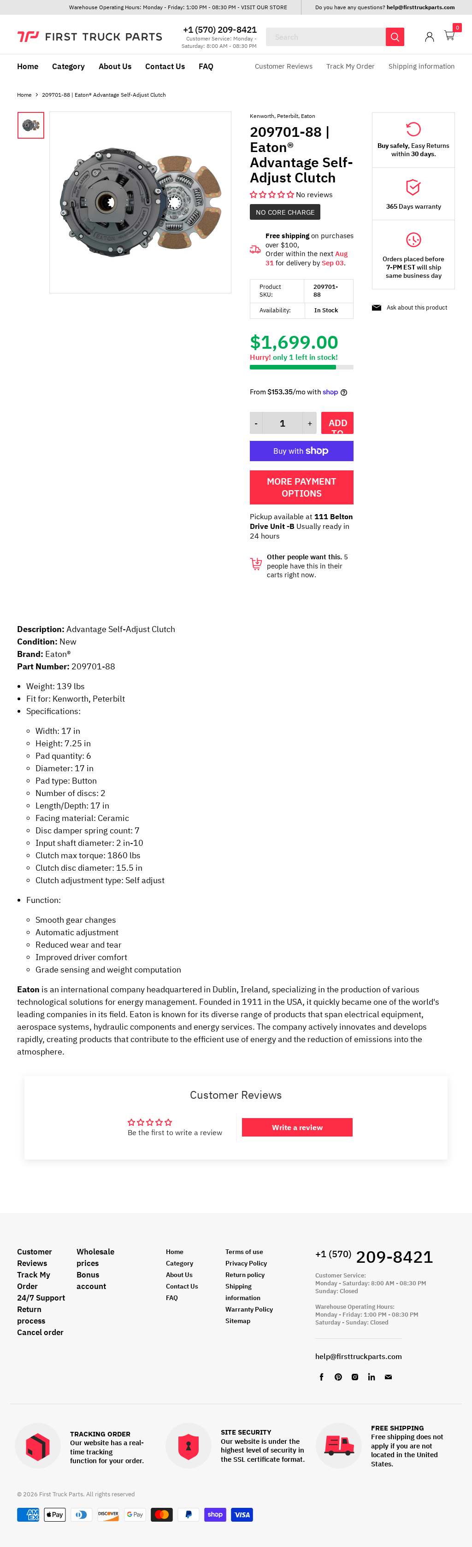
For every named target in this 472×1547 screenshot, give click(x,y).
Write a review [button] (297, 1127)
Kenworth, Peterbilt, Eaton (282, 115)
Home (27, 66)
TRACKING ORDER (100, 1434)
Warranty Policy (249, 1309)
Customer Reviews (284, 66)
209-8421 (374, 1256)
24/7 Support (41, 1298)
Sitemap (237, 1321)
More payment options (301, 487)
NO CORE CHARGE (285, 212)
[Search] (395, 37)
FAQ (206, 66)
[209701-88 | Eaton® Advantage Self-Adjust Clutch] (140, 290)
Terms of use (244, 1252)
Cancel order (40, 1332)
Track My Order (350, 66)
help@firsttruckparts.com (358, 1356)
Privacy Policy (246, 1263)
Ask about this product (417, 307)
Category (68, 66)
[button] (273, 194)
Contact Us (165, 66)
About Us (115, 66)
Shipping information (422, 66)
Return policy (245, 1275)
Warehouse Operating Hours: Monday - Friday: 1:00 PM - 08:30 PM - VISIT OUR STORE (178, 7)
